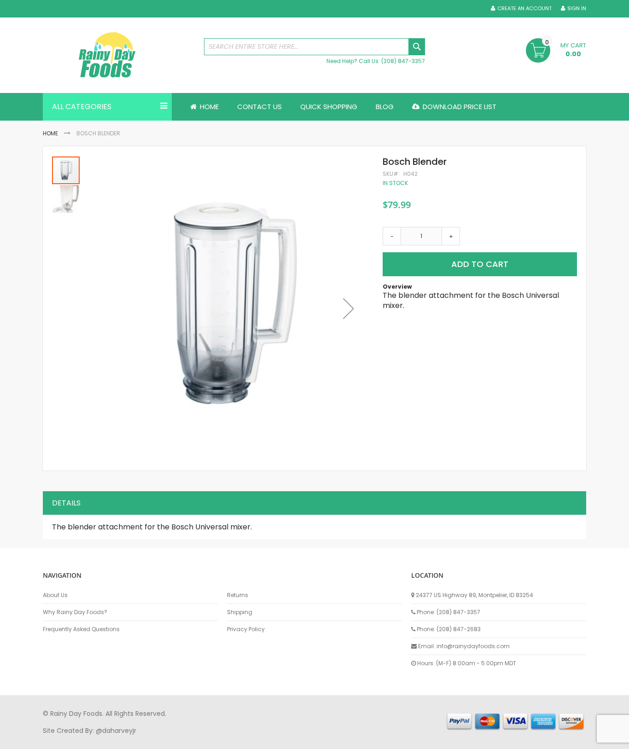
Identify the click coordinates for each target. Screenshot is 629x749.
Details (66, 503)
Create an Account (524, 8)
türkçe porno (156, 739)
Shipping (239, 612)
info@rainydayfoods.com (473, 646)
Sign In (576, 8)
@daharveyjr (116, 730)
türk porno (346, 739)
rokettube (380, 739)
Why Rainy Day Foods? (75, 612)
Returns (237, 595)
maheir (122, 739)
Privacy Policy (246, 629)
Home (50, 133)
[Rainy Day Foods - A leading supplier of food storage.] (119, 55)
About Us (55, 595)
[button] (348, 308)
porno (52, 739)
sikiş (70, 739)
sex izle (221, 739)
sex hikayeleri (419, 739)
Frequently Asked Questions (81, 629)
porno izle (93, 739)
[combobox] (314, 47)
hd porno (193, 739)
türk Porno (250, 739)
